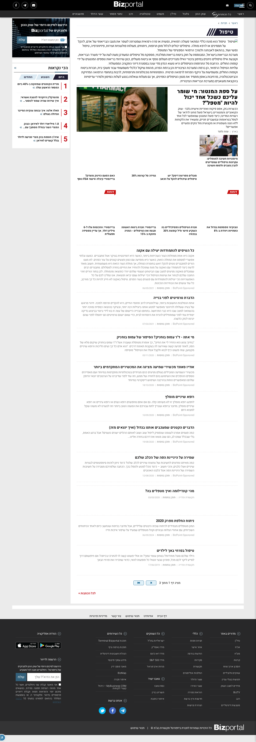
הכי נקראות (58, 68)
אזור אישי (197, 647)
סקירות (198, 660)
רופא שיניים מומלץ (179, 397)
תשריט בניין (158, 692)
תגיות (224, 23)
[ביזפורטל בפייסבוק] (16, 5)
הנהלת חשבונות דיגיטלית (113, 654)
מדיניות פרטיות (98, 616)
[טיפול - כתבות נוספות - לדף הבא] (151, 583)
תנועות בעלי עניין (231, 679)
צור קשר (116, 616)
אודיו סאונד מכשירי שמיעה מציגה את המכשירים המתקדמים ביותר (144, 367)
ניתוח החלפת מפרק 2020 (175, 521)
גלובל (186, 14)
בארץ (235, 131)
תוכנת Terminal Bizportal (112, 641)
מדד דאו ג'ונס (157, 654)
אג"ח (237, 647)
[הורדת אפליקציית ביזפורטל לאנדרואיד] (50, 648)
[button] (3, 737)
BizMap (122, 673)
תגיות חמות (196, 641)
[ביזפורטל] (128, 5)
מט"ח (237, 654)
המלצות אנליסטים (192, 673)
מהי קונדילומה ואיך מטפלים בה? (169, 491)
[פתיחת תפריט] (242, 6)
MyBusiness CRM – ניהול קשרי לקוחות (112, 687)
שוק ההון (200, 14)
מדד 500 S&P (157, 660)
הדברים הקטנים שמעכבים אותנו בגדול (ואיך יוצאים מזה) (151, 427)
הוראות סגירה (195, 692)
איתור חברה (120, 679)
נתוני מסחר (116, 14)
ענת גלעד (223, 131)
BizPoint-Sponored (183, 288)
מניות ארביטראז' (155, 666)
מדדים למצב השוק (230, 686)
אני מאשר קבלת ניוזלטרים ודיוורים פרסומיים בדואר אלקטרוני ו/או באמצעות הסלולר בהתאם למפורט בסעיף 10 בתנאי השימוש (44, 49)
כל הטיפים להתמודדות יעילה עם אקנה (165, 250)
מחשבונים (78, 14)
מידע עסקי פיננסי (117, 660)
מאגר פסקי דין (118, 666)
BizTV (236, 692)
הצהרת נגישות (194, 705)
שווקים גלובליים (231, 673)
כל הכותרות (224, 14)
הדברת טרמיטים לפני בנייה (173, 298)
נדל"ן (173, 14)
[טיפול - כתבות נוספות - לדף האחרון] (138, 583)
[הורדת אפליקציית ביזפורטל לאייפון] (27, 648)
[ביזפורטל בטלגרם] (25, 5)
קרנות (237, 660)
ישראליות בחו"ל (156, 641)
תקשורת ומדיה (186, 497)
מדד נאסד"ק (158, 647)
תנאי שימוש (132, 616)
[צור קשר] (33, 5)
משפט (160, 14)
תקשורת (197, 666)
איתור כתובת (157, 699)
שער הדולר (97, 14)
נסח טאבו (159, 686)
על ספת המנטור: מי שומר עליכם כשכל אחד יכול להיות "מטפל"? (207, 97)
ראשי (241, 14)
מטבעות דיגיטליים (230, 705)
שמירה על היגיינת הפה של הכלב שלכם (164, 457)
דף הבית (162, 616)
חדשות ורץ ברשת (193, 699)
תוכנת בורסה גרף (117, 647)
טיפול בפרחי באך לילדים (175, 550)
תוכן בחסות (163, 288)
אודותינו (148, 616)
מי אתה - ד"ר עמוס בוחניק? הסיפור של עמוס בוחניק (155, 337)
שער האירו (196, 686)
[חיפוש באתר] (250, 5)
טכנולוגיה (144, 14)
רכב (131, 14)
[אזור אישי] (227, 5)
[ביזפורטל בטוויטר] (102, 710)
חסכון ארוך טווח (231, 666)
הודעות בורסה (195, 654)
